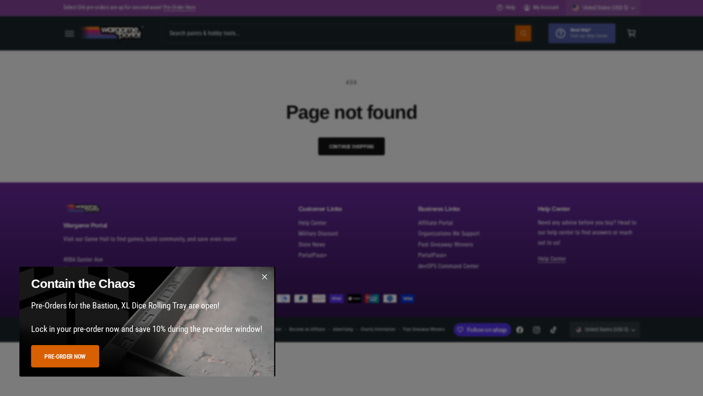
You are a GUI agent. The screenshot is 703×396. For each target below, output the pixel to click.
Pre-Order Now (65, 356)
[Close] (264, 277)
